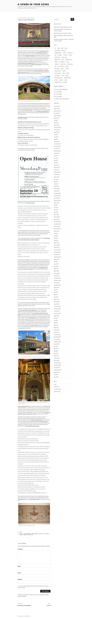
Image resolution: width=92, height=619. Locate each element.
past (56, 66)
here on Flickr (34, 325)
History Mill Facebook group (32, 426)
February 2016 (57, 188)
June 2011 (56, 320)
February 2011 (57, 329)
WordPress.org (57, 391)
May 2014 (56, 238)
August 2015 (56, 202)
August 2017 (56, 153)
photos (67, 66)
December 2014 (57, 221)
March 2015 (56, 214)
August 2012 (56, 287)
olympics (56, 64)
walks (25, 534)
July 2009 (56, 374)
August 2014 (56, 231)
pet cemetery (61, 66)
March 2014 (56, 242)
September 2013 (57, 256)
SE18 (68, 73)
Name (19, 566)
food (56, 55)
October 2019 (57, 113)
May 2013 (56, 266)
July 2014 (56, 233)
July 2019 (56, 120)
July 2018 (56, 134)
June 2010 (56, 348)
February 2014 (57, 245)
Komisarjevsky (32, 317)
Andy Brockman (44, 421)
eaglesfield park (58, 52)
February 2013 (57, 273)
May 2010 (56, 351)
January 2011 (56, 332)
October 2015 (57, 198)
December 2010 (57, 334)
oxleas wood (62, 64)
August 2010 (56, 344)
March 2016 (56, 186)
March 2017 (56, 165)
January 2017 (56, 169)
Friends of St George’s (36, 64)
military (56, 61)
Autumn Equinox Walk (34, 499)
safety (63, 73)
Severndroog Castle (27, 109)
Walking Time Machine (42, 111)
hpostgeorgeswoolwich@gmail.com (26, 63)
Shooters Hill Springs (63, 89)
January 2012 (56, 304)
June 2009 (56, 377)
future (70, 55)
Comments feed (57, 389)
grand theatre (57, 57)
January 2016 (56, 191)
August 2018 (56, 132)
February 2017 (57, 167)
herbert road (57, 59)
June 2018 (56, 136)
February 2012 (57, 301)
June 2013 (56, 264)
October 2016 (57, 174)
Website (20, 579)
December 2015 (57, 193)
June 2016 (56, 179)
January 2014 (56, 247)
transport (61, 79)
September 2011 (57, 313)
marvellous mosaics (29, 55)
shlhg (67, 75)
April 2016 (56, 183)
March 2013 (56, 271)
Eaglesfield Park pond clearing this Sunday (62, 33)
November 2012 (57, 280)
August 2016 (56, 176)
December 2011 (57, 306)
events (21, 533)
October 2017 (57, 148)
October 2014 (57, 226)
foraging (60, 55)
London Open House (44, 51)
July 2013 (56, 261)
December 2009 (57, 362)
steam (56, 79)
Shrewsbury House (22, 117)
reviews (64, 70)
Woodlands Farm (22, 499)
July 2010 (56, 346)
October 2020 (57, 106)
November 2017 (57, 146)
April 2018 (56, 139)
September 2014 (57, 228)
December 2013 (57, 249)
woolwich (30, 534)
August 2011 (56, 315)
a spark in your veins (33, 4)
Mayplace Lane (68, 59)
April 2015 (56, 212)
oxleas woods (70, 64)
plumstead (57, 68)
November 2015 (57, 195)
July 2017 (56, 155)
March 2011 (56, 327)
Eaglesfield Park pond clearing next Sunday (63, 27)
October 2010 (57, 339)
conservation (57, 50)
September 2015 (57, 200)
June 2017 (56, 158)
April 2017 (56, 162)
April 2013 (56, 268)
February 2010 (57, 358)
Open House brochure (41, 52)
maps (62, 59)
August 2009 (57, 372)
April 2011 (56, 325)
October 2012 (57, 282)
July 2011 (55, 318)
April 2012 (56, 297)
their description (31, 202)
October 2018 (57, 129)
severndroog (27, 533)
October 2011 (57, 311)
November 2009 (57, 365)
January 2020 (56, 108)
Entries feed (56, 386)
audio (58, 48)
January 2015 (56, 219)
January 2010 (56, 360)
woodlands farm (58, 82)
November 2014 (57, 224)
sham (63, 75)
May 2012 (56, 294)
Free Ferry (65, 55)
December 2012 (57, 278)
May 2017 (56, 160)
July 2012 (56, 289)
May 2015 (56, 209)
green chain (64, 57)
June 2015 (56, 207)
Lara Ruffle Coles (57, 98)
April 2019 (56, 122)
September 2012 (57, 285)
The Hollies (59, 91)
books (66, 48)
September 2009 (57, 369)
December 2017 (57, 143)
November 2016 (57, 172)
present (67, 68)
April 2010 (56, 353)
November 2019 (57, 111)
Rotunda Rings (66, 98)
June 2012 (56, 292)
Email (19, 572)
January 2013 (56, 275)
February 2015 (57, 216)
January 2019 (56, 125)
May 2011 (56, 322)
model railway (62, 61)
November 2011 (57, 308)
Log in (55, 384)
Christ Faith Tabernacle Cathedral (28, 310)
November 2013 (57, 252)
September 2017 (57, 150)
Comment (20, 549)
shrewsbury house (37, 533)
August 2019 (56, 118)
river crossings (58, 73)
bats (62, 48)
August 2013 (56, 259)
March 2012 (56, 299)
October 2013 (57, 254)
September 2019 (57, 115)
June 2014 (56, 235)
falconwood (70, 52)
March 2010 (56, 355)
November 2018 (57, 127)
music (68, 61)
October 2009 (57, 367)
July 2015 (56, 205)
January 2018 (56, 141)
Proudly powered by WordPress (23, 616)
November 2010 (57, 336)
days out (63, 50)
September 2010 (57, 341)
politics (62, 68)
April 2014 (56, 240)
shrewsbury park (67, 77)
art (55, 48)
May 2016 (56, 181)
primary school (58, 70)
